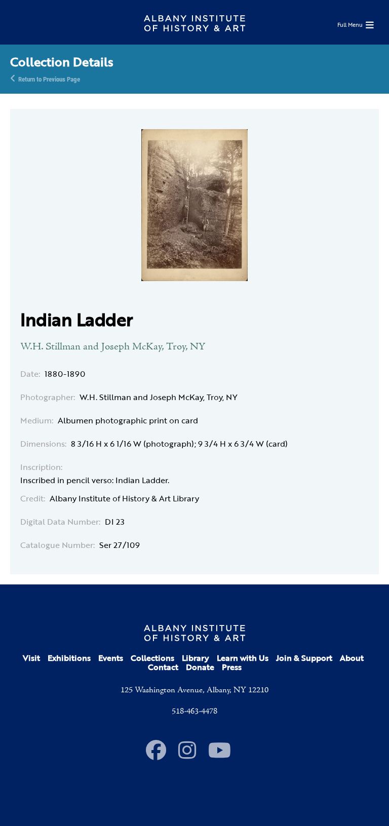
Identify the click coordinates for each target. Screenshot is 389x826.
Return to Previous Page (49, 78)
